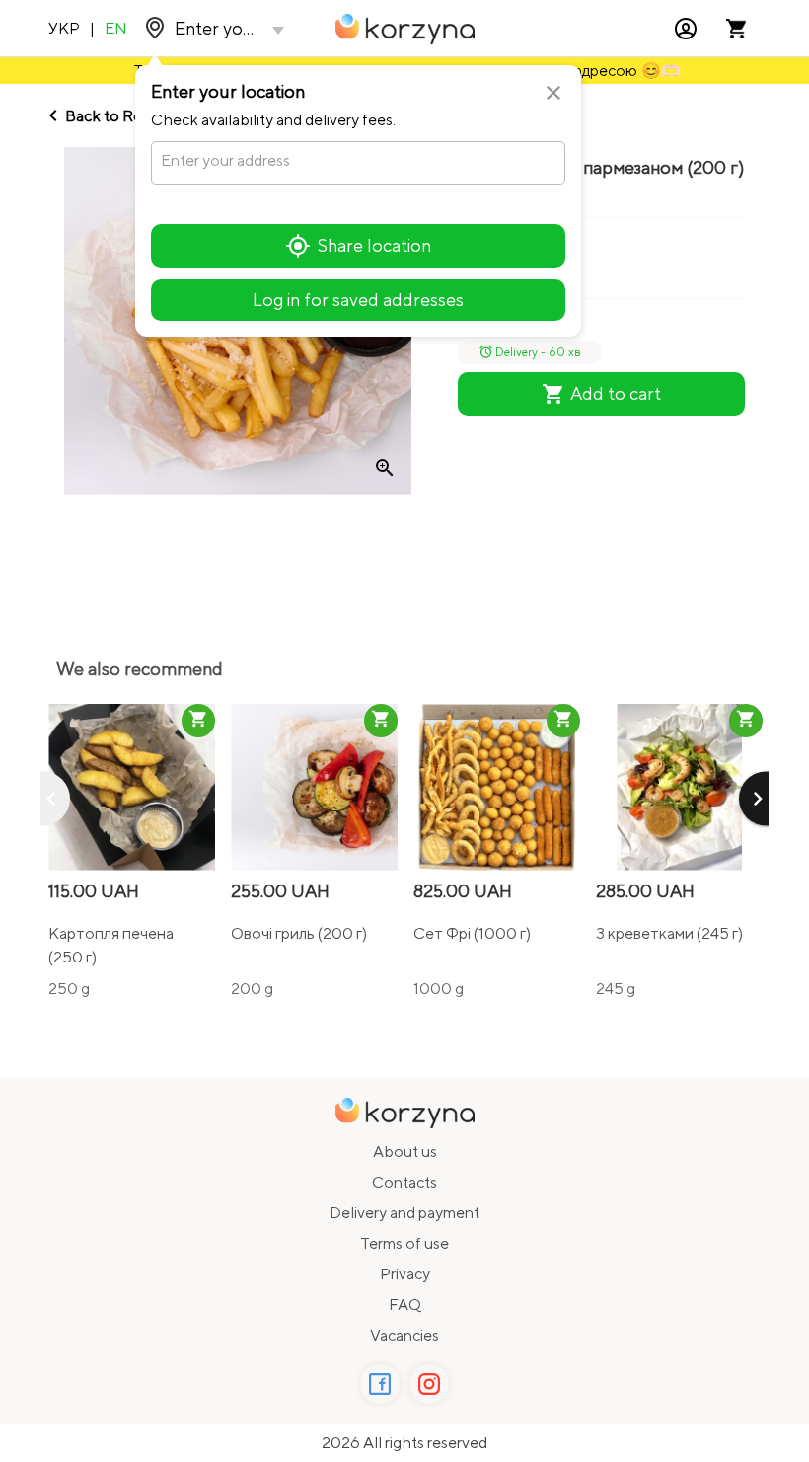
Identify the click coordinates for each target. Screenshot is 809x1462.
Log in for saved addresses (358, 299)
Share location (374, 245)
